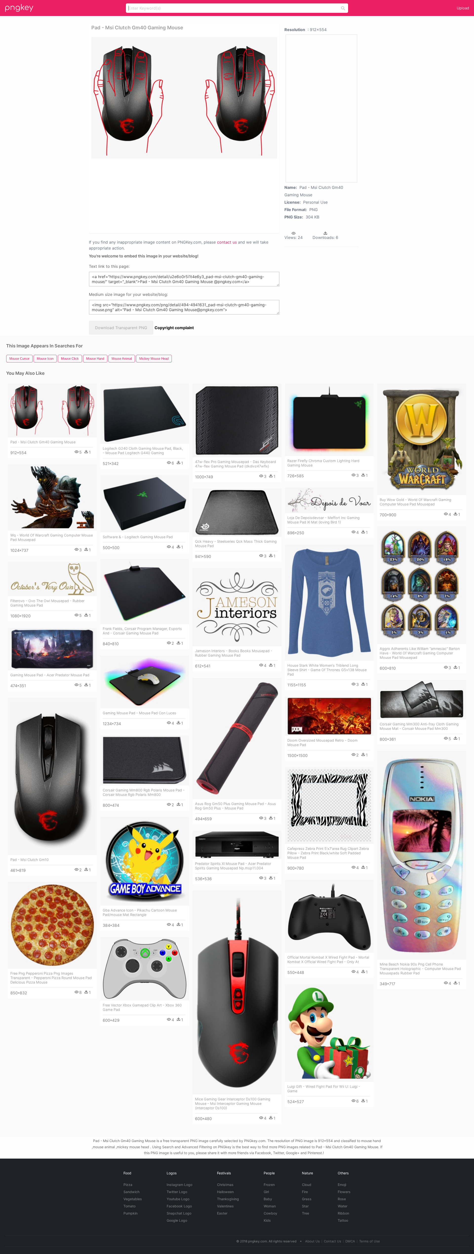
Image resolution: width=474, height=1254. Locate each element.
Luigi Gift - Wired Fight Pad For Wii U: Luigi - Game (323, 1088)
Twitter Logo (177, 1192)
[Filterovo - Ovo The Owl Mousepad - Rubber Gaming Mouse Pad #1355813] (52, 579)
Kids (267, 1220)
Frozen (269, 1184)
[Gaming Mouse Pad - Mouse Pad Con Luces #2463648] (144, 682)
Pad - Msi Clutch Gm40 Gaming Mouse (43, 442)
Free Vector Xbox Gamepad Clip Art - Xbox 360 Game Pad (142, 1007)
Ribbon (343, 1213)
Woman (270, 1206)
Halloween (225, 1192)
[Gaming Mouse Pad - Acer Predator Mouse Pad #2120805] (52, 649)
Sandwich (131, 1192)
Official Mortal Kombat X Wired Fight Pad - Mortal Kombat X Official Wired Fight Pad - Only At (328, 959)
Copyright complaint (174, 327)
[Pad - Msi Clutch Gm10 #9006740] (52, 776)
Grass (307, 1199)
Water (342, 1206)
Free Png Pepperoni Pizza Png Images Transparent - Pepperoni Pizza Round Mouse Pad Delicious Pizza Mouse (51, 977)
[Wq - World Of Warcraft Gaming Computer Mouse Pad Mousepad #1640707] (52, 497)
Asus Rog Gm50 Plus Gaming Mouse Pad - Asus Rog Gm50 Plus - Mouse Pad (235, 806)
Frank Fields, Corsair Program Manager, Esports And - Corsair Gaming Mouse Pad (142, 631)
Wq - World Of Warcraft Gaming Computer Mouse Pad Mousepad (51, 537)
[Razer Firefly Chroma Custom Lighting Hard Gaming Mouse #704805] (329, 420)
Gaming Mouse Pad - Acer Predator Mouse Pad (49, 675)
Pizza (127, 1184)
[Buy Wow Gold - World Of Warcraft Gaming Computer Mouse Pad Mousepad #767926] (421, 439)
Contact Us (332, 1241)
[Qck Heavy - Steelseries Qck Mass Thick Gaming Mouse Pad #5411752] (237, 512)
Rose (342, 1199)
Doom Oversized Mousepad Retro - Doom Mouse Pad (322, 742)
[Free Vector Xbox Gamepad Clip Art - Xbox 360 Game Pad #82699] (144, 968)
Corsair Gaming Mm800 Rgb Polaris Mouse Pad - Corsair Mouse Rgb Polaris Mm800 (144, 792)
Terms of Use (369, 1241)
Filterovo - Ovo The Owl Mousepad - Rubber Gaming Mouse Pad (47, 603)
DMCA (350, 1241)
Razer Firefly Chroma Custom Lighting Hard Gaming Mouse (323, 463)
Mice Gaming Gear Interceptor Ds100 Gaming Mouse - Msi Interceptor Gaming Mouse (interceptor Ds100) (232, 1103)
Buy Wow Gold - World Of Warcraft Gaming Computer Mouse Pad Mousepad (415, 502)
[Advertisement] (177, 195)
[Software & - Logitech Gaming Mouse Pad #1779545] (144, 503)
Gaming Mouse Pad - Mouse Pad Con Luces (139, 713)
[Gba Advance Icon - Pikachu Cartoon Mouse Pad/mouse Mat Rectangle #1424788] (144, 861)
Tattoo (343, 1220)
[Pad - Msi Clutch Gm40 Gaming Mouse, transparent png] (184, 98)
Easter (222, 1213)
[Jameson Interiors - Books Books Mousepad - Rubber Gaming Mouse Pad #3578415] (237, 607)
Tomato (129, 1206)
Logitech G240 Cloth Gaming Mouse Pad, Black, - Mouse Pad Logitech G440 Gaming (143, 450)
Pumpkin (130, 1213)
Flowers (344, 1192)
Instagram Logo (179, 1184)
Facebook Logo (179, 1206)
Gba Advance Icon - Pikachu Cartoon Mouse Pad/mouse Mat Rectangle (140, 912)
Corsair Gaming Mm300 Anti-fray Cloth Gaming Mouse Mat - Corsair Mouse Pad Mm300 (419, 726)
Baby (268, 1199)
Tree (305, 1213)
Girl (266, 1192)
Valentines (225, 1206)
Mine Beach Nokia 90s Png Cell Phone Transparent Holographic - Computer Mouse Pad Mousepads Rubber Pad (420, 968)
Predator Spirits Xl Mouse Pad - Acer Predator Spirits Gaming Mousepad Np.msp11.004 (233, 865)
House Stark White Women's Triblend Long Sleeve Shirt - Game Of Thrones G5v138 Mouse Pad (327, 669)
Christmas (225, 1184)
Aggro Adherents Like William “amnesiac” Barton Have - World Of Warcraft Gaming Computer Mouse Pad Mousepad (420, 653)
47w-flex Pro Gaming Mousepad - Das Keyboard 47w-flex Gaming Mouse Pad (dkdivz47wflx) (235, 464)
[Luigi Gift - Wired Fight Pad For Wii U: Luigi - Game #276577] (329, 1033)
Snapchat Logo (179, 1213)
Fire (305, 1192)
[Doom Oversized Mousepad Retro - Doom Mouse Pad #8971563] (329, 716)
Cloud (306, 1184)
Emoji (342, 1184)
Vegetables (132, 1199)
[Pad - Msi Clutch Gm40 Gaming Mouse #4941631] (52, 410)
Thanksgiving (228, 1199)
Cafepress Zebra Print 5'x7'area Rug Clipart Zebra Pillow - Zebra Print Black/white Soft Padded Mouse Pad (328, 853)
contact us (227, 242)
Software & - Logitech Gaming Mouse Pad (138, 537)
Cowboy (270, 1213)
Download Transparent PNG (121, 327)
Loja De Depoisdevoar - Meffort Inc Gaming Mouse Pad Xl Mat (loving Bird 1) (323, 520)
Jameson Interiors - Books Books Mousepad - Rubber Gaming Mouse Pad (233, 653)
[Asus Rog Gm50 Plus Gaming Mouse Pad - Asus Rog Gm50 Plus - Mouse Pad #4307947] (237, 738)
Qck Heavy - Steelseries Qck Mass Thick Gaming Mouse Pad (236, 543)
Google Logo (177, 1220)
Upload (463, 8)
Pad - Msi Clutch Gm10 (29, 860)
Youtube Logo (178, 1199)
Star (305, 1206)
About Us (312, 1241)
